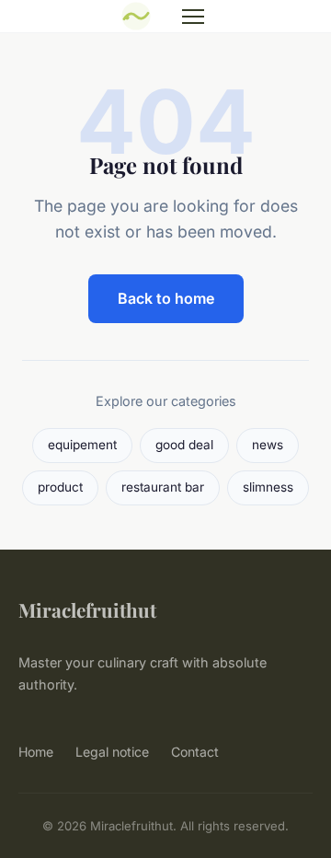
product (60, 487)
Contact (195, 751)
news (267, 444)
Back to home (166, 298)
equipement (82, 444)
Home (35, 751)
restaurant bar (162, 487)
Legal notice (112, 751)
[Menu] (193, 16)
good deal (184, 444)
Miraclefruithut (87, 609)
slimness (268, 487)
